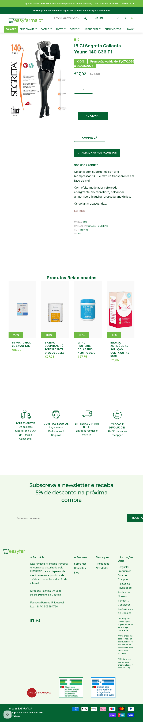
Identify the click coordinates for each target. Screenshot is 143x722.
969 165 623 (47, 3)
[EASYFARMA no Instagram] (38, 621)
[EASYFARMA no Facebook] (32, 621)
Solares (11, 29)
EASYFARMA (25, 708)
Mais (130, 29)
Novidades (102, 568)
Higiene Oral (91, 29)
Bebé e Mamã (27, 29)
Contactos (80, 568)
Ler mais (79, 210)
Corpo (74, 29)
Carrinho (132, 18)
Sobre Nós (80, 563)
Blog (76, 572)
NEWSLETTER (129, 3)
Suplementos (113, 29)
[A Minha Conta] (125, 18)
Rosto (60, 29)
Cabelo (45, 29)
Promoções (102, 563)
